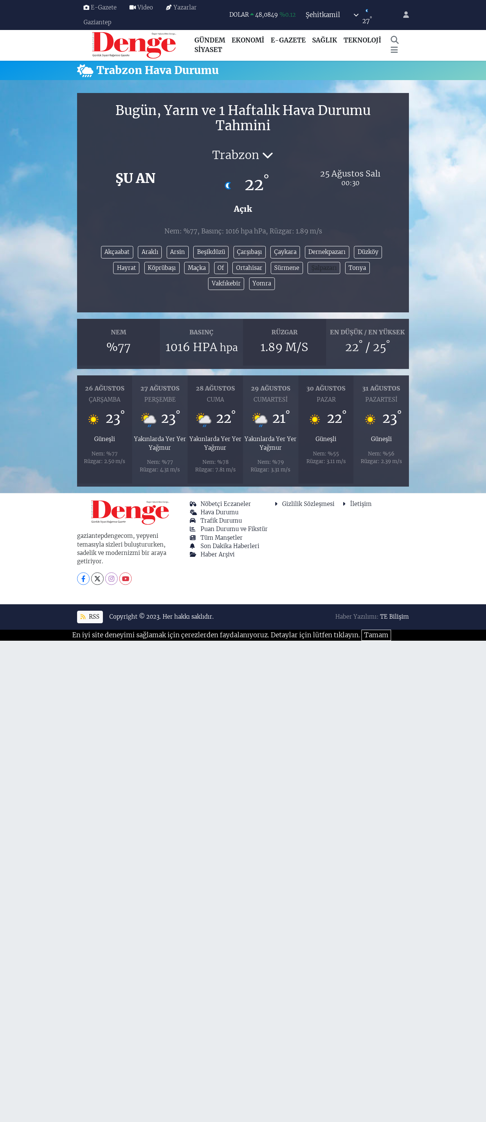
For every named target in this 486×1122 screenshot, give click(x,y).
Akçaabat (116, 251)
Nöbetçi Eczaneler (225, 503)
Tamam (376, 635)
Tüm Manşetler (221, 537)
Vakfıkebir (226, 283)
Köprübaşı (162, 267)
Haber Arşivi (217, 554)
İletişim (361, 503)
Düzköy (368, 251)
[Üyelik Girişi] (403, 15)
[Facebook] (83, 578)
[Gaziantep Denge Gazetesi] (134, 45)
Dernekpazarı (327, 251)
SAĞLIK (324, 40)
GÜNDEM (209, 40)
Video (145, 7)
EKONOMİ (248, 40)
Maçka (197, 267)
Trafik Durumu (221, 520)
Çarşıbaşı (249, 251)
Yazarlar (185, 7)
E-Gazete (104, 7)
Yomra (261, 283)
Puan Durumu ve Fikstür (234, 529)
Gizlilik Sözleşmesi (308, 503)
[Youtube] (125, 578)
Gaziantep (97, 22)
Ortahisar (249, 267)
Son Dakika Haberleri (229, 546)
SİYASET (208, 50)
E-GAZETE (288, 40)
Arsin (177, 251)
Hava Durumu (219, 512)
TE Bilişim (394, 616)
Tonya (357, 267)
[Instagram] (111, 578)
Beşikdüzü (211, 251)
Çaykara (285, 251)
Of (221, 267)
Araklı (150, 251)
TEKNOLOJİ (362, 40)
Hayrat (126, 267)
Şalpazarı (324, 267)
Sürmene (286, 267)
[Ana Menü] (394, 50)
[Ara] (395, 41)
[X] (97, 578)
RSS (93, 616)
